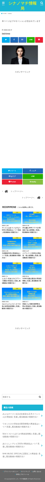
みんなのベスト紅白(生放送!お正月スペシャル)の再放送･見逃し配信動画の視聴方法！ (21, 415)
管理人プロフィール (22, 474)
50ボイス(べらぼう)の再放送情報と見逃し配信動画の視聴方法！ (21, 435)
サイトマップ (25, 471)
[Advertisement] (22, 95)
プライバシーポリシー (11, 471)
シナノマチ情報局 (22, 6)
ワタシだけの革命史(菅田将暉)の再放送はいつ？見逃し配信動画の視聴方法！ (21, 425)
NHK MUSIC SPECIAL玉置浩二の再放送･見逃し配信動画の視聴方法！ (21, 455)
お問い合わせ (37, 471)
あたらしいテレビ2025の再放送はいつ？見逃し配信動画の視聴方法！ (21, 445)
